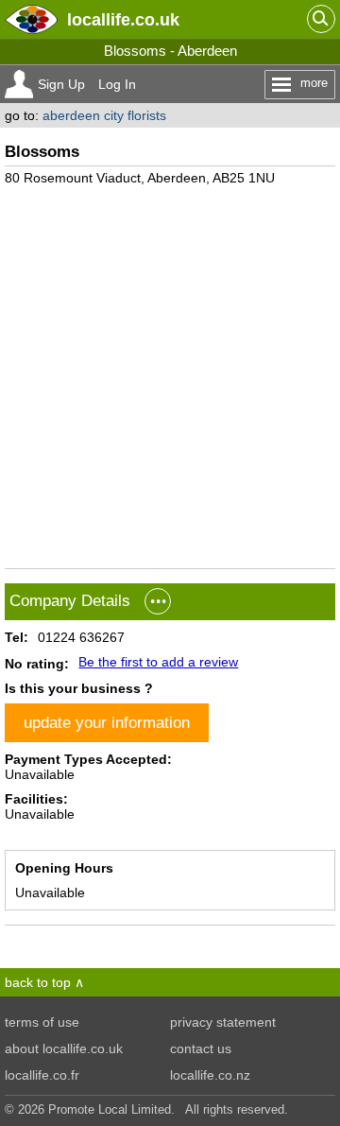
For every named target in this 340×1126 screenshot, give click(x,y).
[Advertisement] (170, 369)
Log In (117, 84)
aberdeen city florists (104, 115)
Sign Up (61, 84)
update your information (107, 722)
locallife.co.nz (210, 1075)
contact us (200, 1048)
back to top (38, 982)
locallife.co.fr (42, 1075)
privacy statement (223, 1022)
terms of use (42, 1022)
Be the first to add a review (158, 661)
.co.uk (123, 19)
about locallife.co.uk (64, 1048)
